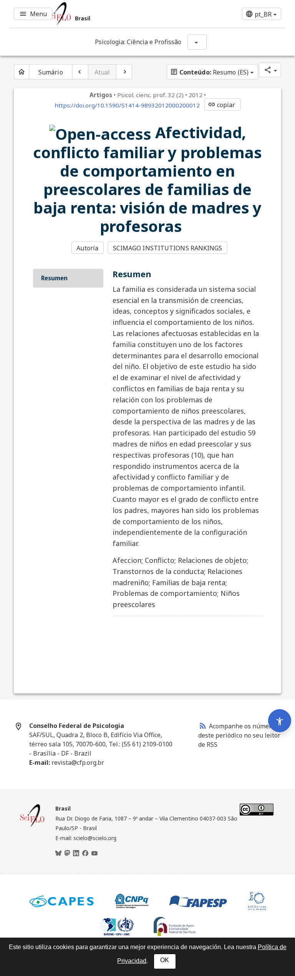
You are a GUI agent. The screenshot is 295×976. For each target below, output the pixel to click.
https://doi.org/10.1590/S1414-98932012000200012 (127, 105)
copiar (221, 105)
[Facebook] (85, 853)
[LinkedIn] (76, 853)
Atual (102, 72)
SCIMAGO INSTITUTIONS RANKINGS (167, 248)
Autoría (87, 248)
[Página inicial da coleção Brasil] (32, 826)
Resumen (54, 278)
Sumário (50, 72)
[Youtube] (94, 853)
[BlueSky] (58, 853)
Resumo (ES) (209, 72)
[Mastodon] (67, 853)
